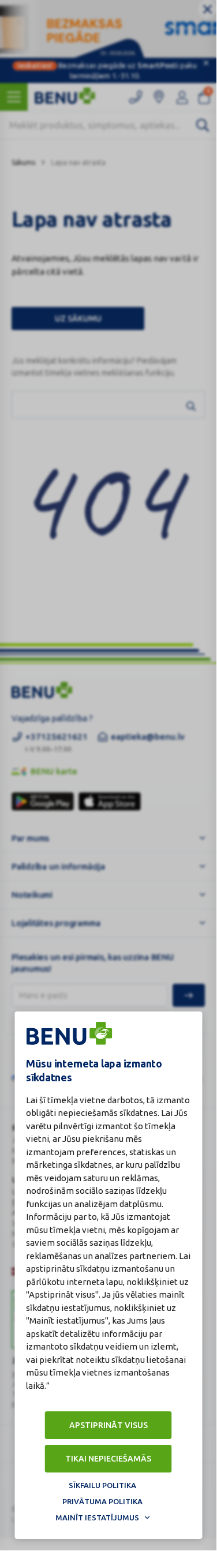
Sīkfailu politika (102, 1485)
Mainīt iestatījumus (97, 1517)
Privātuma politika (102, 1501)
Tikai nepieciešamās (108, 1458)
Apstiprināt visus (108, 1425)
